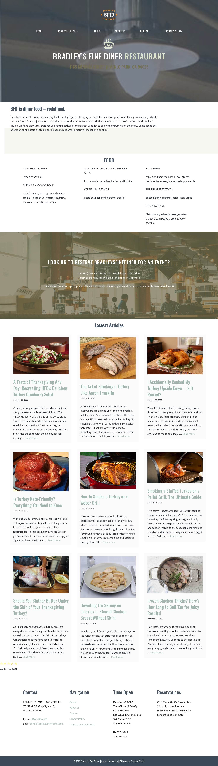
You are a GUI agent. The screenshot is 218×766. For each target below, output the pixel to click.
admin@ (34, 723)
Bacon (73, 702)
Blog (97, 31)
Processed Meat (66, 31)
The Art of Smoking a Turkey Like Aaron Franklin (104, 389)
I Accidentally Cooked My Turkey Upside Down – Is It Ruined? (170, 388)
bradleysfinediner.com (51, 723)
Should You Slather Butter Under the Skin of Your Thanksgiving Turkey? (41, 606)
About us (120, 31)
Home (39, 31)
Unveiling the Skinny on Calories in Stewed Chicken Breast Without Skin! (103, 611)
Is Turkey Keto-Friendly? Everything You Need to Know (37, 502)
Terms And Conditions (82, 724)
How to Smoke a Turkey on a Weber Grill (104, 499)
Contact (145, 31)
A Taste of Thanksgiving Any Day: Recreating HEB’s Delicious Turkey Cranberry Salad (40, 388)
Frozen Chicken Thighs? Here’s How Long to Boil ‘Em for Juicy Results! (173, 606)
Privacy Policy (173, 31)
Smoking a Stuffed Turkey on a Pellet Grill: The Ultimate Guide (174, 493)
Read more (32, 438)
